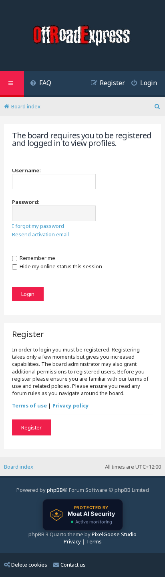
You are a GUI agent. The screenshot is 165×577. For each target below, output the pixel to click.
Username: (26, 170)
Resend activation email (40, 234)
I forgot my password (38, 226)
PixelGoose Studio (114, 534)
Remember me (36, 258)
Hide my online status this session (60, 266)
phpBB (55, 489)
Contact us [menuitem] (73, 564)
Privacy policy (70, 405)
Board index (18, 466)
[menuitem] (40, 84)
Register (31, 427)
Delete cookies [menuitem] (29, 564)
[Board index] (82, 36)
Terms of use (29, 405)
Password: (26, 202)
